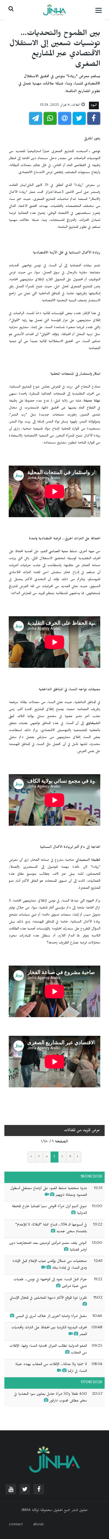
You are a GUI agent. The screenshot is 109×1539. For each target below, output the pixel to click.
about (38, 1525)
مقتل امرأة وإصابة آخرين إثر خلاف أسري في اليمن (51, 1316)
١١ (70, 1157)
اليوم (94, 105)
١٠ (62, 1157)
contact (16, 1525)
